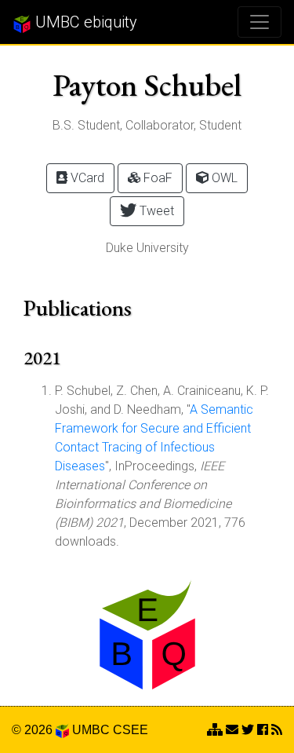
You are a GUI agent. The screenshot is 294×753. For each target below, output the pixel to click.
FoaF (156, 177)
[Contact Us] (215, 730)
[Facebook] (262, 730)
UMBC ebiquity (84, 22)
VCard (85, 177)
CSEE (130, 730)
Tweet (155, 210)
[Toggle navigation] (259, 22)
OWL (223, 177)
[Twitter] (247, 730)
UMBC (91, 730)
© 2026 (34, 730)
